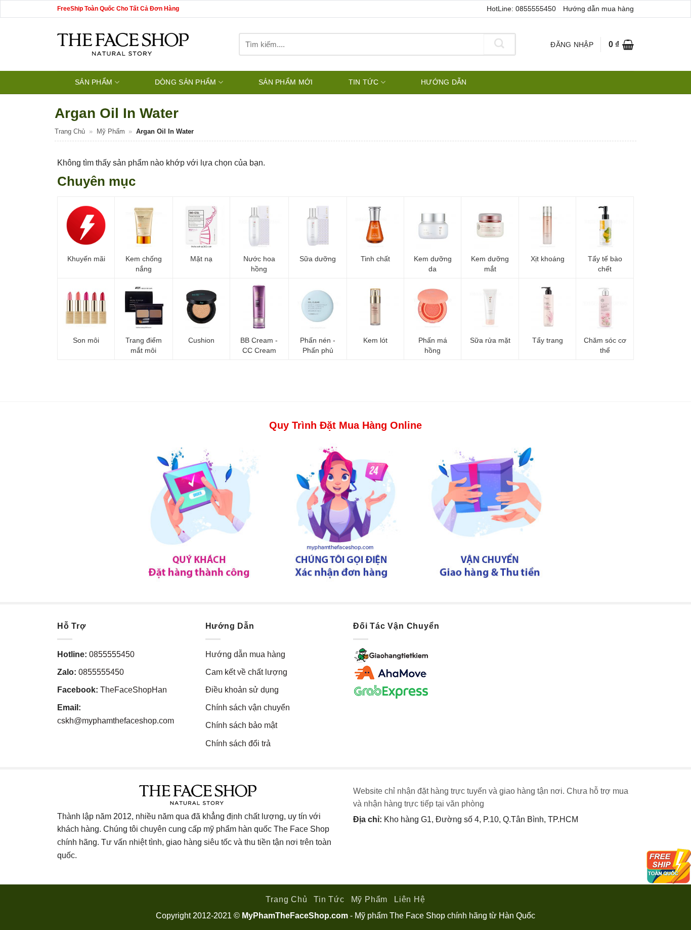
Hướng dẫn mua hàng (598, 9)
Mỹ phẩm (111, 131)
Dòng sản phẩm (186, 82)
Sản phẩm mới (285, 82)
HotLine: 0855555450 (521, 9)
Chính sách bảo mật (241, 725)
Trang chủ (70, 131)
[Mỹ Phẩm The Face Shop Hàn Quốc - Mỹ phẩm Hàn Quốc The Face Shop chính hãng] (123, 44)
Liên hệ (409, 899)
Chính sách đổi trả (238, 743)
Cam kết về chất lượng (246, 672)
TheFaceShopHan (133, 689)
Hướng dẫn (444, 82)
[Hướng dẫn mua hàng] (345, 512)
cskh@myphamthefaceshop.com (115, 720)
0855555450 (112, 654)
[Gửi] (499, 44)
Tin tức (364, 82)
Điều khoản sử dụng (242, 689)
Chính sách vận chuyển (247, 707)
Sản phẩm (93, 82)
